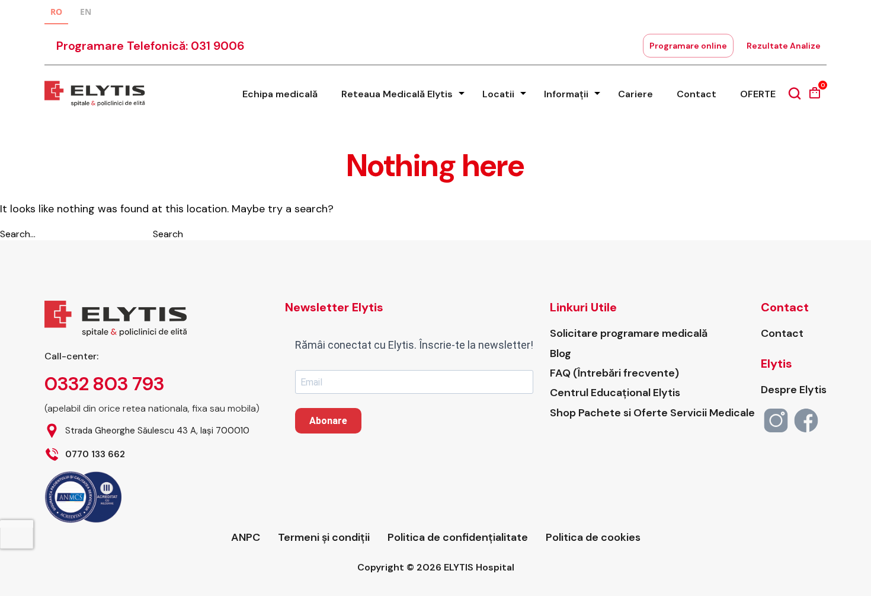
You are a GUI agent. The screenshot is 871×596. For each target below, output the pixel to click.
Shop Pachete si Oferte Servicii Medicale (652, 413)
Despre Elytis (794, 390)
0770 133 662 (95, 454)
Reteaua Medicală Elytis (397, 94)
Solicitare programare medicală (628, 333)
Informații (566, 94)
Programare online (688, 45)
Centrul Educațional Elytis (615, 393)
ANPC (245, 537)
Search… (18, 234)
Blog (560, 354)
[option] (85, 13)
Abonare (328, 420)
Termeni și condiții (324, 537)
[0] (815, 97)
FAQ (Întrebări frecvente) (614, 373)
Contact (696, 94)
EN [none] (85, 11)
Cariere (635, 94)
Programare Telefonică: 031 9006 (150, 45)
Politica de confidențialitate (458, 537)
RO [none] (56, 11)
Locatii (498, 94)
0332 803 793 (104, 383)
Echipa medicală (280, 94)
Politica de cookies (593, 537)
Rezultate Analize (784, 45)
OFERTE (758, 94)
